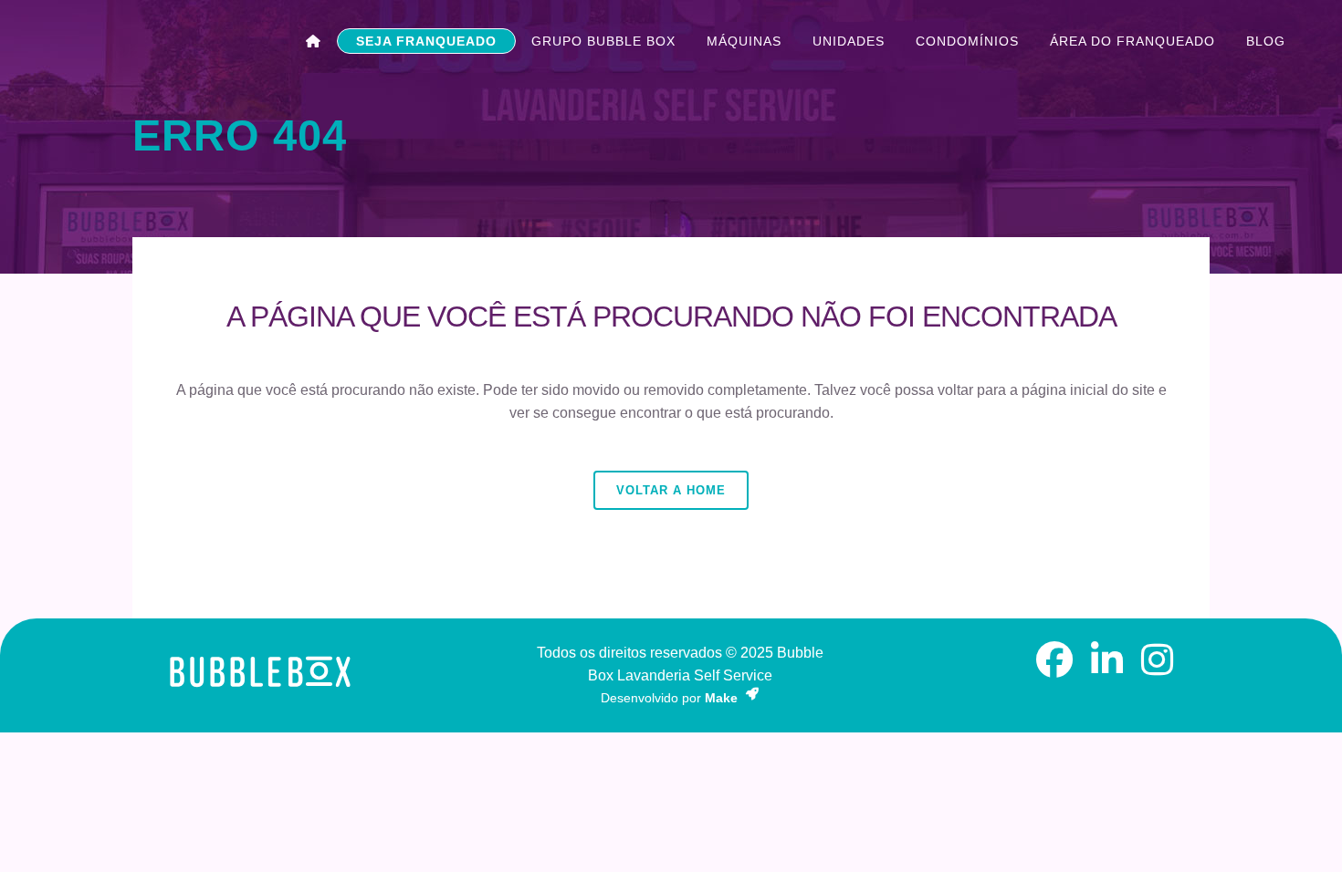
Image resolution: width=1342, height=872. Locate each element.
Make (723, 697)
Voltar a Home (671, 490)
